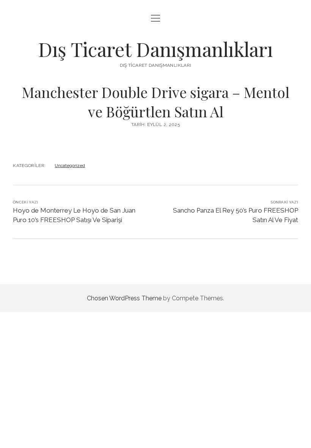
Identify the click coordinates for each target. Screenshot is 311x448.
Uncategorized (70, 165)
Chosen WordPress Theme (124, 298)
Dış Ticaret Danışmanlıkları (155, 49)
